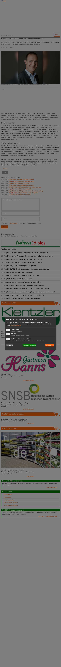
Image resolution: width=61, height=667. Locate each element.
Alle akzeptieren (50, 345)
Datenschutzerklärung (15, 325)
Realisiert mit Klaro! (50, 348)
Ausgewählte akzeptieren (29, 345)
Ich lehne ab (10, 345)
